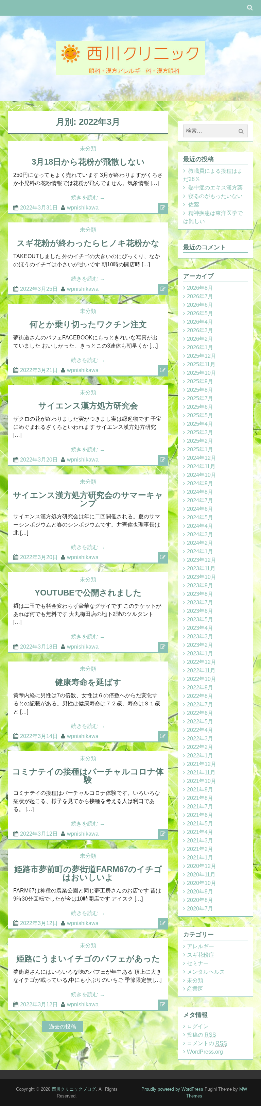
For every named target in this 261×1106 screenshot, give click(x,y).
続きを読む (88, 197)
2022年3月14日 (39, 736)
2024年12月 (201, 458)
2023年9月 (200, 585)
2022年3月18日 (39, 647)
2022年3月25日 (39, 289)
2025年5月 (200, 415)
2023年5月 (200, 619)
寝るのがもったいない (215, 196)
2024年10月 (201, 475)
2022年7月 (200, 704)
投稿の (201, 1035)
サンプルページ (24, 107)
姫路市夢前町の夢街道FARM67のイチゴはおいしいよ (88, 873)
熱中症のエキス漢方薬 (215, 187)
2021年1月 (200, 857)
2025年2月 (200, 441)
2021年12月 (201, 764)
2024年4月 (200, 526)
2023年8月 (200, 594)
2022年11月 (201, 670)
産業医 (195, 989)
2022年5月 (200, 721)
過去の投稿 (62, 1026)
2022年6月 (200, 713)
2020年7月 (200, 908)
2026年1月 (200, 347)
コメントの (207, 1043)
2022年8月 (200, 696)
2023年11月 (201, 568)
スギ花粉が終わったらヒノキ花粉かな (88, 243)
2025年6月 (200, 407)
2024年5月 (200, 517)
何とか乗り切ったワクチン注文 (88, 324)
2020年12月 (201, 866)
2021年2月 (200, 849)
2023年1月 (200, 653)
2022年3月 (200, 738)
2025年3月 (200, 432)
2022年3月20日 (39, 460)
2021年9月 (200, 789)
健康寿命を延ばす (88, 682)
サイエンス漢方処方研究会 (88, 405)
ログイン (198, 1026)
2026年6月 (200, 305)
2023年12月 (201, 560)
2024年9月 (200, 483)
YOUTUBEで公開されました (88, 592)
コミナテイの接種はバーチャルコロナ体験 (88, 775)
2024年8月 (200, 492)
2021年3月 (200, 840)
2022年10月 (201, 679)
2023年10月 (201, 577)
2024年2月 (200, 543)
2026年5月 (200, 313)
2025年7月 (200, 398)
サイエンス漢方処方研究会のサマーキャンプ (88, 499)
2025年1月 (200, 449)
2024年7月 (200, 500)
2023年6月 (200, 611)
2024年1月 (200, 551)
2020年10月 (201, 883)
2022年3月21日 (39, 370)
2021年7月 (200, 806)
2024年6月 (200, 509)
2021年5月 (200, 823)
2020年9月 (200, 891)
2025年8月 (200, 390)
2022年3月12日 (39, 834)
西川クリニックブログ (74, 1089)
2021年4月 (200, 832)
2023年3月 (200, 636)
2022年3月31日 (39, 208)
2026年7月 (200, 296)
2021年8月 (200, 798)
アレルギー (200, 946)
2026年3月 (200, 330)
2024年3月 (200, 534)
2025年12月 (201, 356)
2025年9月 (200, 381)
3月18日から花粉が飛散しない (88, 161)
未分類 (88, 148)
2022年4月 (200, 730)
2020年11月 (201, 874)
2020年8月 (200, 900)
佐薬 (193, 204)
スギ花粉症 (200, 955)
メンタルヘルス (206, 972)
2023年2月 (200, 645)
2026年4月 (200, 322)
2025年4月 (200, 424)
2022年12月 (201, 662)
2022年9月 (200, 687)
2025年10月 (201, 373)
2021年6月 (200, 815)
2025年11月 (201, 364)
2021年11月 (201, 772)
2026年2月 (200, 339)
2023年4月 (200, 628)
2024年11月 (201, 466)
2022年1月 (200, 755)
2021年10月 (201, 781)
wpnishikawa (83, 208)
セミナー (198, 963)
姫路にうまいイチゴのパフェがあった (88, 958)
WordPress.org (205, 1052)
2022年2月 (200, 747)
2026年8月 (200, 288)
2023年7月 (200, 602)
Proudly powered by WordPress (172, 1089)
